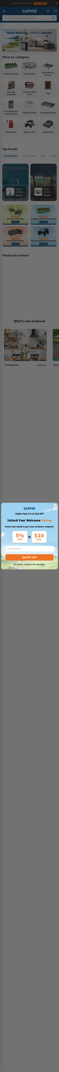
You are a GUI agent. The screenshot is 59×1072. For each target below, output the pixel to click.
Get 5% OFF (29, 557)
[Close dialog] (55, 506)
